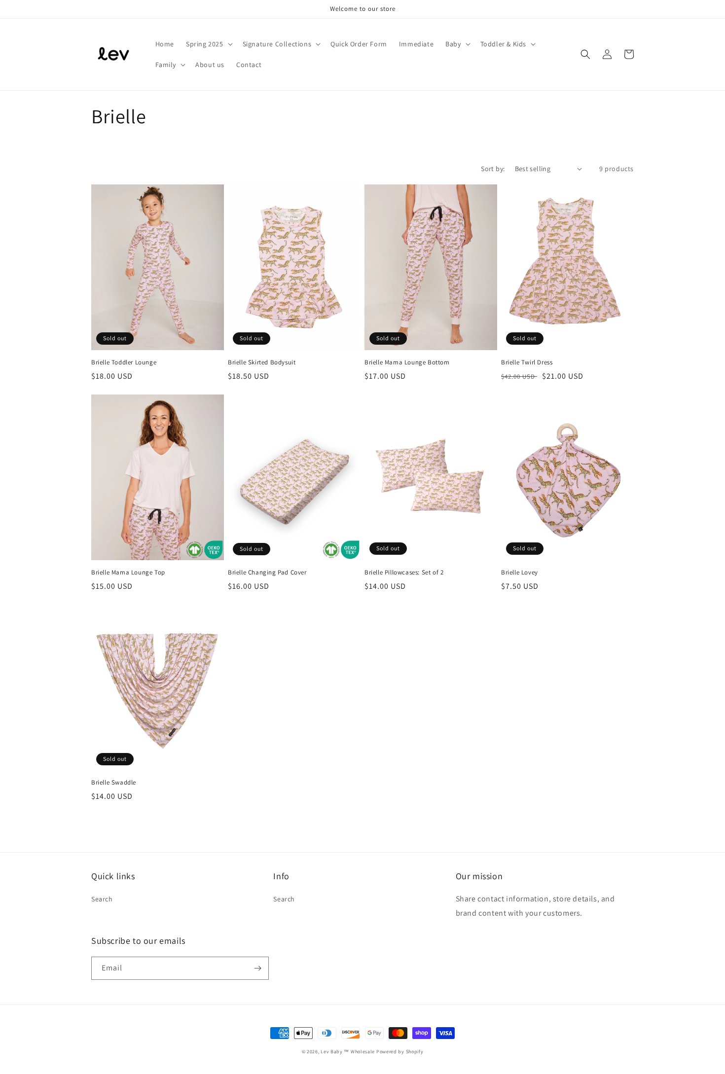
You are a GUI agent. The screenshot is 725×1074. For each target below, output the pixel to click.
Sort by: (493, 168)
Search (102, 899)
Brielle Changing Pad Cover (267, 572)
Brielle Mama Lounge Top (128, 572)
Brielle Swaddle (113, 783)
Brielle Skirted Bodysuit (261, 362)
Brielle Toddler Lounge (123, 362)
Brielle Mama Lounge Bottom (407, 362)
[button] (208, 44)
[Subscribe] (257, 968)
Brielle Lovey (519, 572)
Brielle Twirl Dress (526, 362)
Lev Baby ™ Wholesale (348, 1051)
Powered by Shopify (400, 1051)
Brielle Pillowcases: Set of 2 (403, 572)
